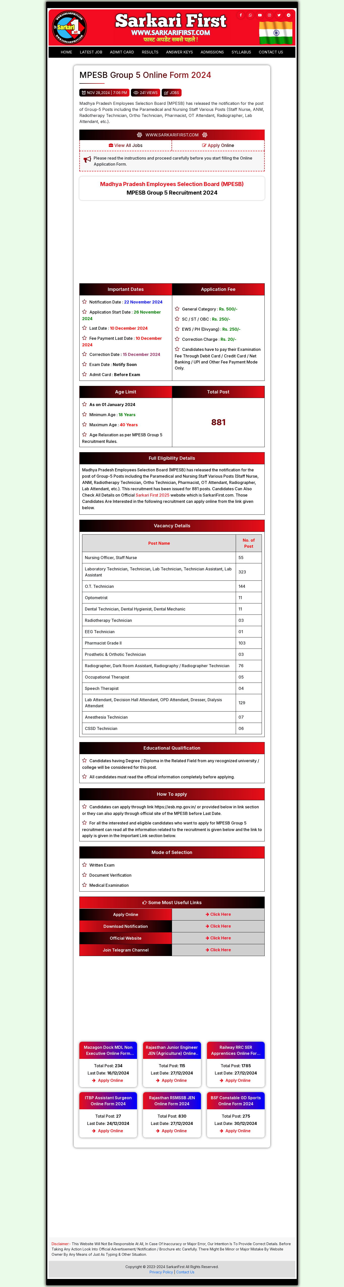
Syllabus (241, 52)
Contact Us (185, 1272)
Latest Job (91, 52)
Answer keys (179, 52)
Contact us (271, 52)
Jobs (174, 92)
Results (150, 52)
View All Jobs (128, 145)
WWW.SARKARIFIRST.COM (172, 134)
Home (66, 52)
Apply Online (220, 145)
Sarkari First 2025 (152, 495)
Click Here (220, 914)
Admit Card (122, 52)
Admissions (212, 52)
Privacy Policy (161, 1272)
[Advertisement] (172, 244)
